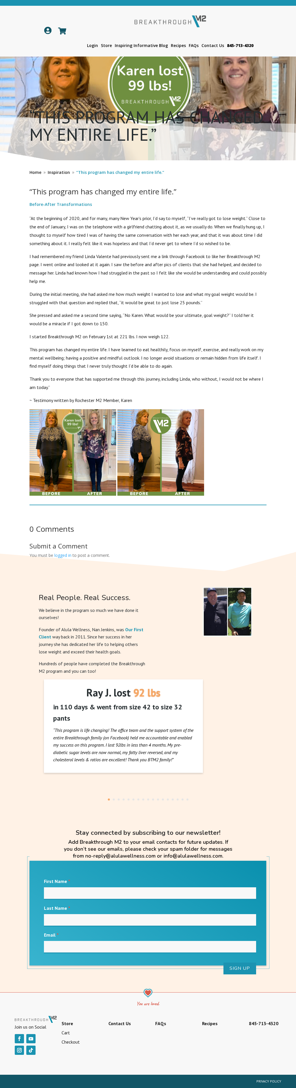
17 (187, 799)
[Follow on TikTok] (31, 1050)
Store (106, 45)
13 (168, 799)
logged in (62, 555)
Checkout (71, 1042)
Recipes (178, 45)
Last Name (57, 908)
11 (158, 799)
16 (183, 799)
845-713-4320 (240, 45)
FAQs (194, 45)
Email (51, 935)
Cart (66, 1033)
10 (153, 799)
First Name (57, 881)
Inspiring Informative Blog (141, 45)
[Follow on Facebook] (19, 1038)
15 (178, 799)
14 (173, 799)
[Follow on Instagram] (19, 1050)
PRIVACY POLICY (268, 1081)
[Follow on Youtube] (31, 1038)
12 (163, 799)
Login (92, 45)
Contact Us (212, 45)
